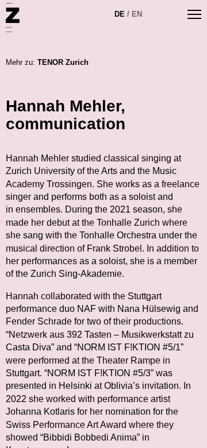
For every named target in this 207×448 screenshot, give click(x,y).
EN (137, 14)
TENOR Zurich (63, 62)
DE (119, 14)
